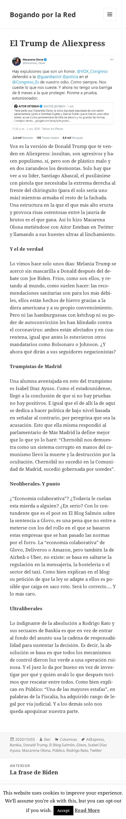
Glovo (81, 744)
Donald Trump (35, 744)
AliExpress (95, 739)
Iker (47, 739)
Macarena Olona (36, 750)
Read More (87, 810)
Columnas (68, 739)
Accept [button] (63, 810)
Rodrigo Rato (77, 750)
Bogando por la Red (43, 14)
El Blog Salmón (62, 744)
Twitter (96, 750)
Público (58, 750)
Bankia (15, 744)
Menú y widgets (110, 20)
